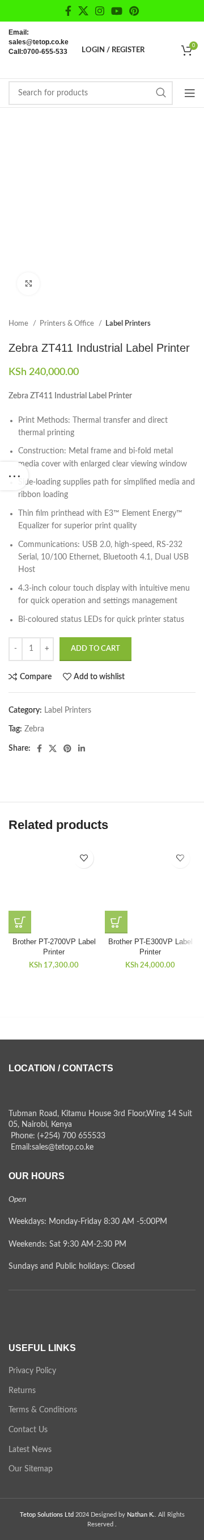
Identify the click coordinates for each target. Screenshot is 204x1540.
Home (19, 323)
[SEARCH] (161, 93)
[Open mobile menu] (189, 93)
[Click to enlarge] (28, 283)
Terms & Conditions (42, 1410)
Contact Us (28, 1430)
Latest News (30, 1450)
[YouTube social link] (117, 10)
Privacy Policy (32, 1371)
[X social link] (83, 10)
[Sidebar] (14, 476)
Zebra (34, 729)
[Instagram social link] (100, 10)
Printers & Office (68, 323)
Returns (22, 1391)
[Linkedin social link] (81, 748)
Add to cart (95, 649)
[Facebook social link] (68, 10)
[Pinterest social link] (134, 10)
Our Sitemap (30, 1469)
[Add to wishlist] (84, 858)
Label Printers (128, 323)
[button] (19, 922)
